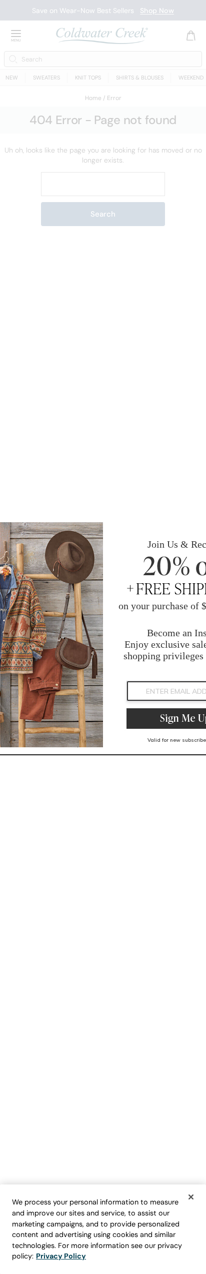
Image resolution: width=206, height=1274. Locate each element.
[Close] (191, 1196)
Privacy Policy (61, 1255)
